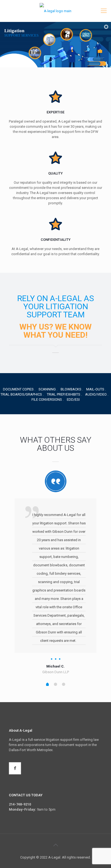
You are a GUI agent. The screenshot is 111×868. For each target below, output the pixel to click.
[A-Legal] (55, 11)
